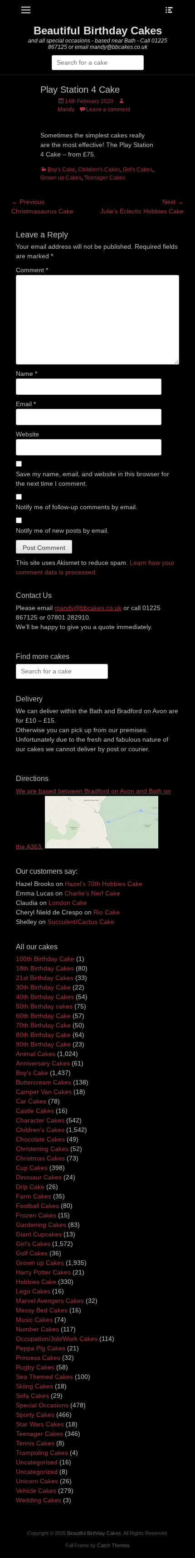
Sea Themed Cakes (44, 1376)
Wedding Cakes (38, 1500)
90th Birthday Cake (43, 1044)
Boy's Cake (61, 169)
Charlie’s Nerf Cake (92, 893)
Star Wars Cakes (40, 1424)
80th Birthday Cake (43, 1034)
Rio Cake (106, 912)
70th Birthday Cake (43, 1025)
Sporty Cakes (35, 1414)
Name (26, 373)
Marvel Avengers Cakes (50, 1300)
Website (27, 434)
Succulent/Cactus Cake (81, 921)
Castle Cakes (35, 1110)
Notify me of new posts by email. (62, 530)
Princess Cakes (38, 1357)
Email (26, 403)
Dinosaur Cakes (39, 1177)
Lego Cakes (33, 1291)
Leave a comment (108, 109)
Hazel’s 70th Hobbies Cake (103, 883)
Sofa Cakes (32, 1395)
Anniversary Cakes (43, 1063)
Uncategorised (37, 1462)
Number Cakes (37, 1329)
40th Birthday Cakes (45, 996)
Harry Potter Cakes (43, 1272)
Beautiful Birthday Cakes (98, 30)
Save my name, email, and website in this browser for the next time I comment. (92, 478)
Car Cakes (31, 1101)
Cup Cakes (32, 1167)
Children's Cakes (99, 169)
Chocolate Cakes (40, 1139)
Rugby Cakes (35, 1367)
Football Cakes (37, 1205)
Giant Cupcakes (39, 1234)
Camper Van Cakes (44, 1091)
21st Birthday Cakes (44, 977)
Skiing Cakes (34, 1386)
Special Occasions (42, 1405)
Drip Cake (30, 1186)
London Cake (68, 902)
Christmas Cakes (40, 1158)
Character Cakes (40, 1120)
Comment (32, 270)
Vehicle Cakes (36, 1490)
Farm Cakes (33, 1196)
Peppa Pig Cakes (40, 1348)
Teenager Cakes (104, 178)
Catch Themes (113, 1545)
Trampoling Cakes (42, 1452)
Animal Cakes (35, 1053)
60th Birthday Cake (43, 1015)
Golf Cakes (32, 1253)
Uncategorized (37, 1471)
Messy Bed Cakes (42, 1310)
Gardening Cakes (41, 1224)
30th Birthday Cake (43, 987)
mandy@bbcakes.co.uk (88, 607)
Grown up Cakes (61, 178)
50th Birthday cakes (44, 1006)
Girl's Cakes (137, 169)
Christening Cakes (42, 1148)
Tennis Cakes (35, 1443)
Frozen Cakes (36, 1215)
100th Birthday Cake (45, 958)
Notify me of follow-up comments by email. (76, 507)
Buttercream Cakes (43, 1082)
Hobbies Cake (36, 1281)
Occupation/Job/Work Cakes (57, 1338)
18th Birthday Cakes (45, 968)
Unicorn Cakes (37, 1481)
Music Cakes (34, 1319)
